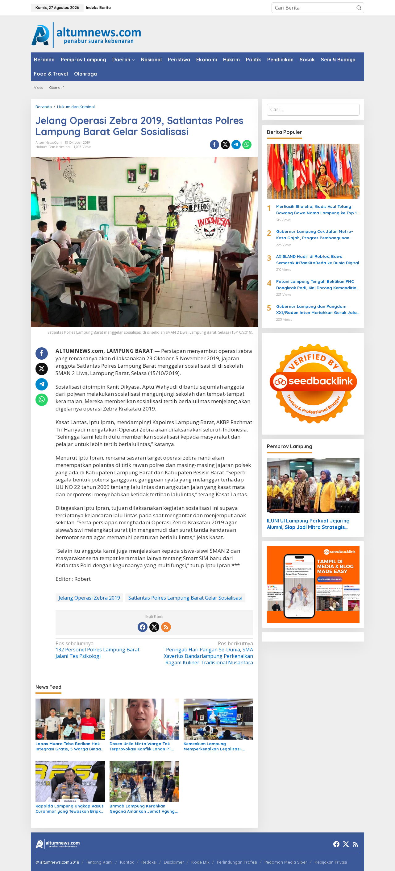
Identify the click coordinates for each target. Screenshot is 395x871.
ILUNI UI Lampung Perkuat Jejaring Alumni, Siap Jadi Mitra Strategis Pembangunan (308, 524)
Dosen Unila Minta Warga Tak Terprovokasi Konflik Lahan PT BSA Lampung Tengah (140, 746)
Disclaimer (174, 862)
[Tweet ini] (225, 144)
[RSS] (166, 627)
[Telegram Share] (236, 144)
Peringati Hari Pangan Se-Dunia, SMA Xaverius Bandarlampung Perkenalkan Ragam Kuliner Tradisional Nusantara (208, 653)
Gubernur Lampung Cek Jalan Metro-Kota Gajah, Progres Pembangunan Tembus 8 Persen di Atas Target (314, 235)
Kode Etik (200, 862)
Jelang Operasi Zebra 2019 (89, 597)
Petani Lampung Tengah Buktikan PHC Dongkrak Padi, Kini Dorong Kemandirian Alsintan (317, 285)
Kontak (127, 862)
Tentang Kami (99, 862)
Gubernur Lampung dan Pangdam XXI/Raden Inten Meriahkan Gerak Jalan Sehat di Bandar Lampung (317, 310)
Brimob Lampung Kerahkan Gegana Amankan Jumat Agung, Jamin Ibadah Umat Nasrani (143, 808)
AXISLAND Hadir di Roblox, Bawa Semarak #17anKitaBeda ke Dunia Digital (317, 259)
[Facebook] (143, 627)
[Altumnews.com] (86, 34)
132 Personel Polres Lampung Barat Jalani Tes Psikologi (97, 650)
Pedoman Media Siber (285, 862)
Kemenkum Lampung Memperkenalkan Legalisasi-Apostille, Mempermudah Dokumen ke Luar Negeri (213, 746)
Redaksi (148, 862)
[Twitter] (154, 627)
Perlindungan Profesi (237, 862)
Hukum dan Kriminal (53, 147)
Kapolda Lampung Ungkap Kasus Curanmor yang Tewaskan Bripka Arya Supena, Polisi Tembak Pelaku (69, 808)
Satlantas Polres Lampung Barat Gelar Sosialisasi (185, 597)
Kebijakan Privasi (330, 862)
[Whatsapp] (247, 144)
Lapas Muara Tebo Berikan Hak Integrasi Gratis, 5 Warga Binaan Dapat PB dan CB (69, 746)
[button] (359, 7)
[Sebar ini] (214, 144)
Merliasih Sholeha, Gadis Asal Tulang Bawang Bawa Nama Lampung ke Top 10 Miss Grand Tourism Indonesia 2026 (318, 210)
